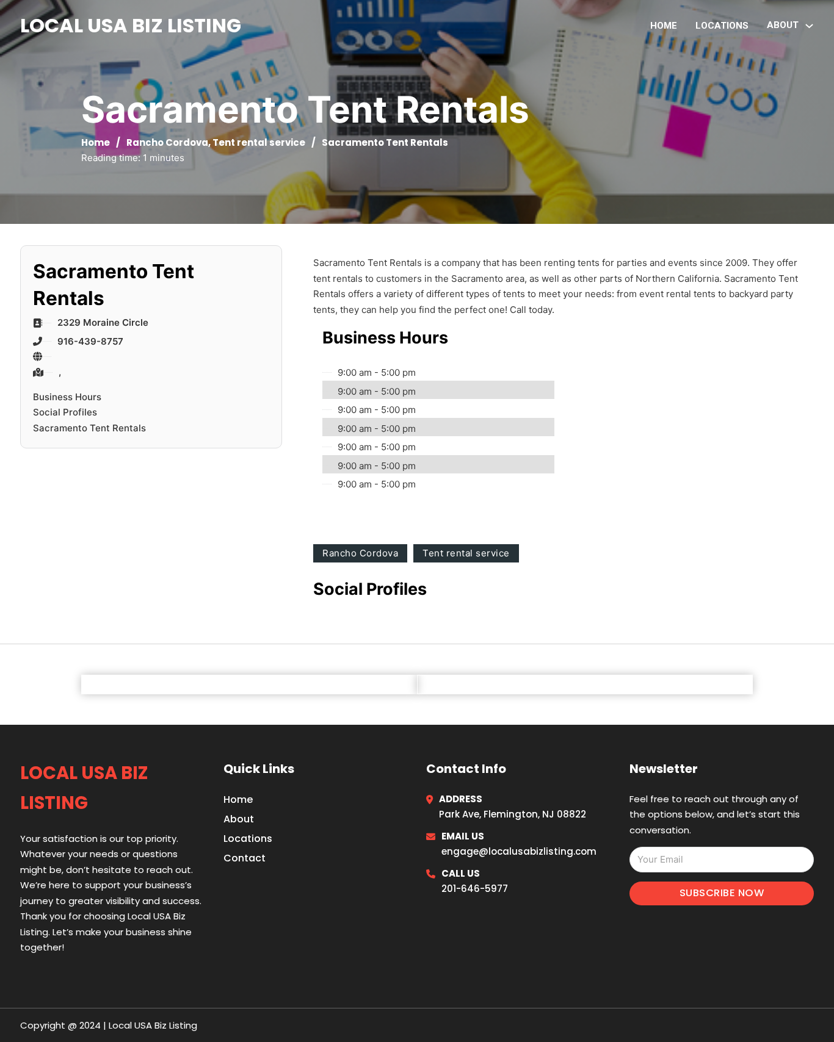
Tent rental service (258, 142)
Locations (722, 25)
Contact (244, 858)
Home (663, 25)
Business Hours (67, 397)
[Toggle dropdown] (809, 26)
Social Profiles (65, 412)
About (238, 819)
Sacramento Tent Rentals (89, 428)
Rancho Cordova (167, 142)
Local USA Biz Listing (130, 25)
